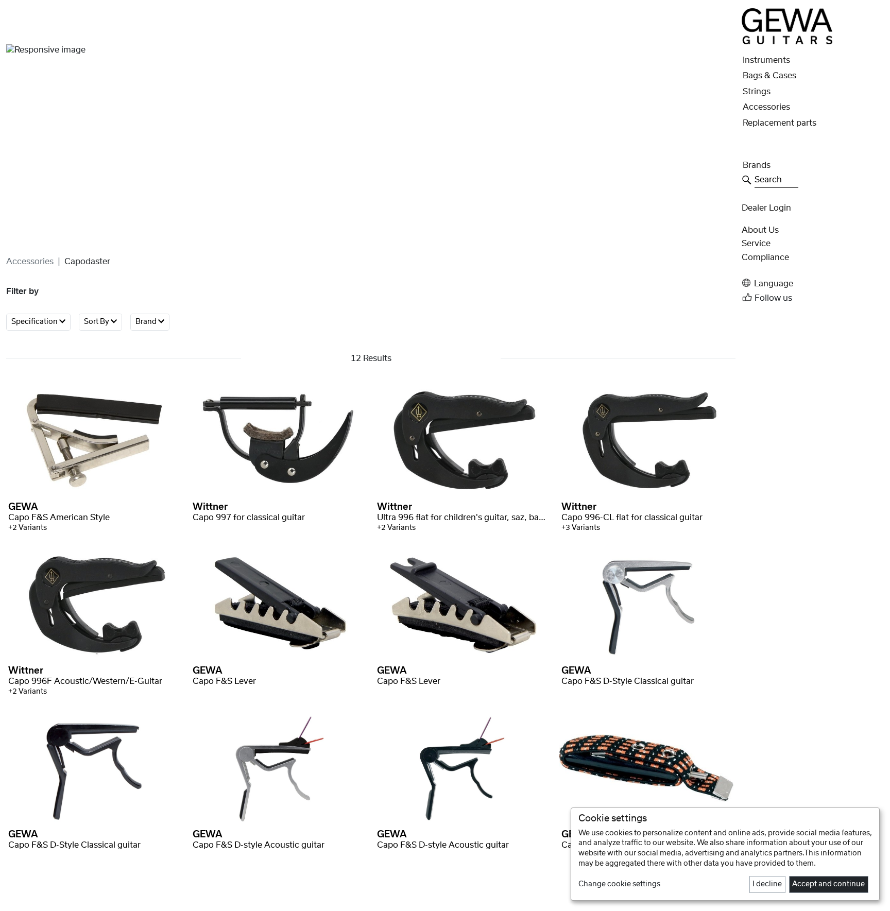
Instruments (766, 60)
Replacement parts (779, 123)
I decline (767, 884)
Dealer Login (766, 208)
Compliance (765, 257)
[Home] (787, 26)
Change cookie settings (619, 884)
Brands (757, 165)
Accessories (30, 261)
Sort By (97, 322)
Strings (757, 92)
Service (756, 243)
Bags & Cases (769, 76)
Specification (35, 322)
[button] (813, 283)
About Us (760, 230)
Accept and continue (828, 884)
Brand (146, 322)
